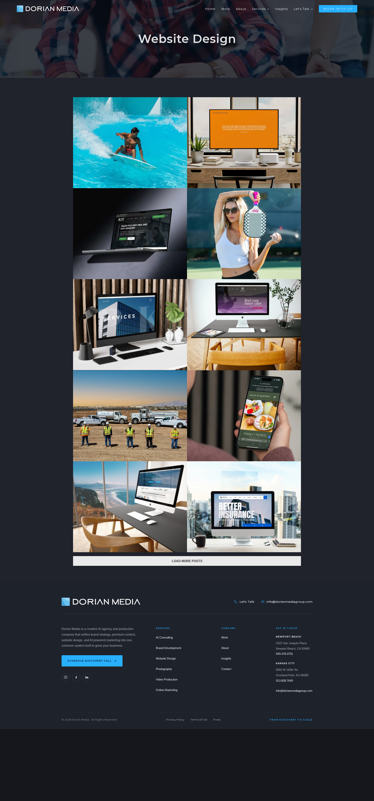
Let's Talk (247, 602)
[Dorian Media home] (101, 602)
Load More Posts (187, 561)
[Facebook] (76, 677)
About (225, 648)
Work (224, 637)
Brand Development (168, 648)
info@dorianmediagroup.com (289, 602)
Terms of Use (198, 719)
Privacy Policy (175, 719)
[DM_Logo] (48, 7)
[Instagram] (66, 677)
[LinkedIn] (87, 677)
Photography (164, 669)
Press (217, 719)
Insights (226, 658)
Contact (226, 669)
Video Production (166, 679)
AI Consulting (164, 637)
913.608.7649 (284, 680)
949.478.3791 (284, 653)
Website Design (166, 658)
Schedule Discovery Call (89, 660)
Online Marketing (166, 690)
